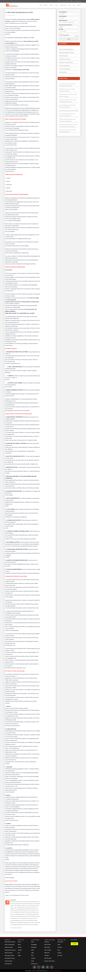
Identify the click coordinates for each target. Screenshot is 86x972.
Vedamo (8, 823)
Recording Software (9, 955)
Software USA (8, 963)
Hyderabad (33, 947)
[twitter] (47, 967)
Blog (59, 950)
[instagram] (38, 967)
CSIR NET (46, 955)
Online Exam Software (64, 59)
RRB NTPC (47, 952)
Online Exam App (9, 947)
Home (19, 942)
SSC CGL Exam (47, 958)
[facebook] (34, 967)
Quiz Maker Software (10, 958)
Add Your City (34, 963)
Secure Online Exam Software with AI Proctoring (68, 110)
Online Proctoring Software (66, 62)
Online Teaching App (14, 895)
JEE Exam (46, 942)
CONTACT (79, 5)
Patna (32, 961)
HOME (40, 5)
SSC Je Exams (47, 950)
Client (59, 944)
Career (19, 955)
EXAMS (56, 5)
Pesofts (7, 273)
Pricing (19, 947)
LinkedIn (7, 892)
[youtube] (43, 967)
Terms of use (58, 970)
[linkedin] (51, 967)
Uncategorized (63, 72)
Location (74, 943)
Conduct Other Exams (49, 961)
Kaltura (8, 795)
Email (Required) (62, 16)
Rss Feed (60, 955)
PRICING (51, 5)
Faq (19, 952)
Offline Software (8, 952)
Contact (20, 950)
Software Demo (8, 961)
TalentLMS (9, 767)
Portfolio (60, 947)
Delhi (32, 942)
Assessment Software (10, 950)
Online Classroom (63, 55)
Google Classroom (11, 729)
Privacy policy (51, 970)
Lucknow (33, 958)
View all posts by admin (16, 927)
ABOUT (69, 5)
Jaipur (32, 952)
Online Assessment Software (66, 52)
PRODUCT (46, 5)
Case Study (60, 942)
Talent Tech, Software (24, 895)
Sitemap (60, 952)
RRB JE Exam (47, 944)
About (19, 944)
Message (61, 29)
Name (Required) (63, 11)
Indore (32, 950)
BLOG (74, 5)
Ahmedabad (34, 944)
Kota (32, 955)
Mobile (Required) (63, 20)
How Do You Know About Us (65, 24)
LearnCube (9, 848)
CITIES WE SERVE (63, 5)
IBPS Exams (47, 947)
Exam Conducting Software (66, 49)
